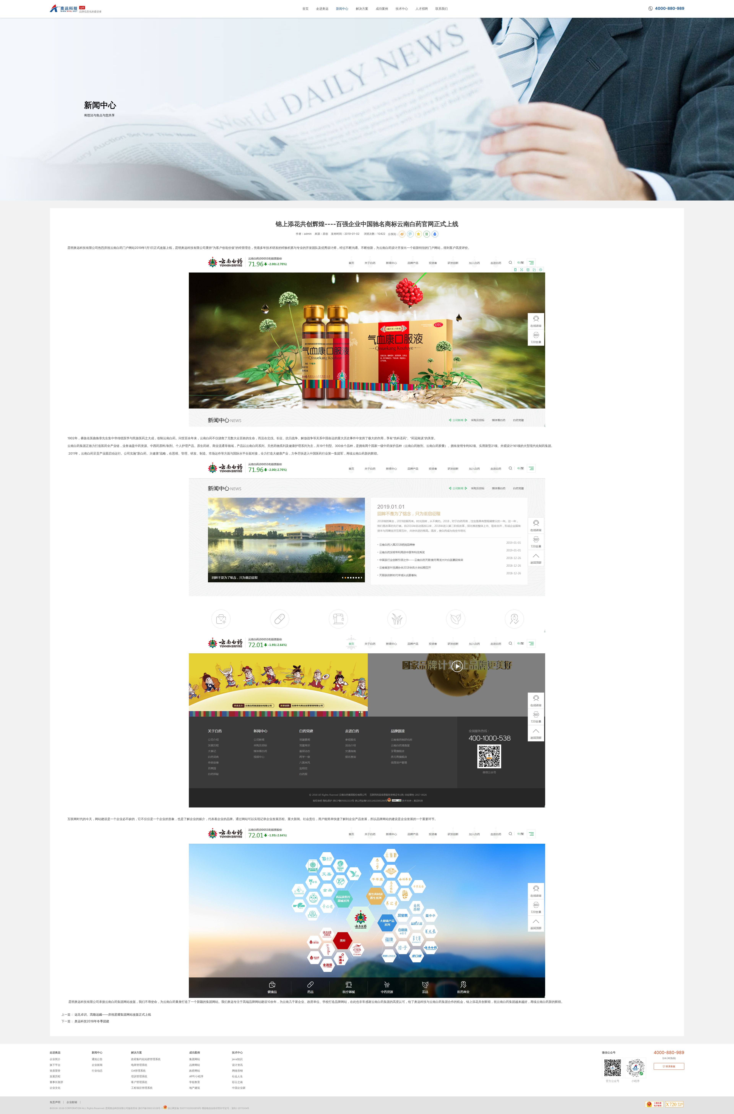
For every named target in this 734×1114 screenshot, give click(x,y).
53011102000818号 (190, 1108)
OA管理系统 (138, 1070)
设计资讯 (237, 1064)
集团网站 (194, 1059)
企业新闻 (97, 1064)
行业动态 (97, 1070)
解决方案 (136, 1052)
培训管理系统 (139, 1076)
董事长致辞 (56, 1082)
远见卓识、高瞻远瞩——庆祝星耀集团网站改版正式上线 (112, 1014)
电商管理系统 (139, 1064)
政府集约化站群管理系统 (146, 1059)
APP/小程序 (196, 1076)
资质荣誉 (55, 1070)
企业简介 (55, 1059)
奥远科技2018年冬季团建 (91, 1021)
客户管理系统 (139, 1082)
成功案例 (194, 1052)
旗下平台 (55, 1064)
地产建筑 (194, 1087)
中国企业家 (238, 1087)
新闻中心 (97, 1052)
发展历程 (55, 1076)
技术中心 (237, 1052)
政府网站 (194, 1070)
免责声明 (55, 1102)
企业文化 (55, 1087)
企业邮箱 (72, 1102)
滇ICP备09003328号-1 (150, 1108)
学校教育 (194, 1082)
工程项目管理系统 (142, 1087)
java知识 (237, 1059)
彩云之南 (237, 1082)
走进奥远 (55, 1052)
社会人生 (237, 1076)
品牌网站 (194, 1064)
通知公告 (97, 1059)
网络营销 (237, 1070)
